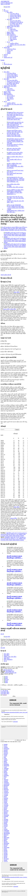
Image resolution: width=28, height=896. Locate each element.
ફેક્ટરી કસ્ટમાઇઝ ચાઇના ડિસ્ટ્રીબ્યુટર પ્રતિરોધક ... (14, 557)
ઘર (4, 9)
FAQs (5, 56)
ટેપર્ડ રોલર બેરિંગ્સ (14, 13)
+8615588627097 (5, 1)
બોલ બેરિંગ (9, 19)
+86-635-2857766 (7, 669)
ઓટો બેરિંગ (10, 27)
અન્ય (8, 42)
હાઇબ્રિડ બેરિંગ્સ (14, 43)
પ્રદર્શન (9, 51)
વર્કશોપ (8, 53)
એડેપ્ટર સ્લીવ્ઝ (14, 36)
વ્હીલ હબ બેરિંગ (14, 30)
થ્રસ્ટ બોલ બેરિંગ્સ (14, 25)
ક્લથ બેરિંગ (13, 29)
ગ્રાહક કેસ (10, 50)
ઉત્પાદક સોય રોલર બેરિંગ (13, 150)
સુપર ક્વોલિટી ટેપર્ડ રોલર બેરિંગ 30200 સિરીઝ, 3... (14, 193)
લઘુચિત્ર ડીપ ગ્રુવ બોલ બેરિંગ (17, 44)
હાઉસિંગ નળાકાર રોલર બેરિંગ (14, 154)
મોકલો (2, 634)
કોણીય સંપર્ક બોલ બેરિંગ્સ (16, 22)
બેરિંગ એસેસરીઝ (11, 35)
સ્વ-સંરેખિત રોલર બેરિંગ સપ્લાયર (15, 187)
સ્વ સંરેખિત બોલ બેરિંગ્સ (16, 23)
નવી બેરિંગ (9, 46)
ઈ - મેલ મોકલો (4, 690)
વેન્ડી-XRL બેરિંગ (5, 692)
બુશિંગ (11, 40)
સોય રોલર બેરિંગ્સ (14, 18)
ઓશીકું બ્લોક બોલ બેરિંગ (13, 26)
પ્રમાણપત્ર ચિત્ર (11, 49)
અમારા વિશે (6, 47)
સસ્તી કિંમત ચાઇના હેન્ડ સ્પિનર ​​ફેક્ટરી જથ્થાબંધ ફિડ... (15, 145)
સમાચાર (6, 54)
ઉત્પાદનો (6, 11)
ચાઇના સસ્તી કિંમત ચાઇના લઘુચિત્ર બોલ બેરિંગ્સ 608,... (14, 135)
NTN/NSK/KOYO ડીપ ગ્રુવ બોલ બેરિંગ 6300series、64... (15, 181)
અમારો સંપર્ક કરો (8, 57)
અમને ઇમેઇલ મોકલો (6, 274)
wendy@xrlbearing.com (7, 2)
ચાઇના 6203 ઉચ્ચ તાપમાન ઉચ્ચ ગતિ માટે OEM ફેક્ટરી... (15, 127)
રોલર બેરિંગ (10, 12)
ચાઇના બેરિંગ (6, 309)
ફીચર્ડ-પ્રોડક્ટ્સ (8, 64)
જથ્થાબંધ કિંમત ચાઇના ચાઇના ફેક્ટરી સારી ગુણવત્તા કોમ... (14, 118)
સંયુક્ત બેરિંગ (10, 32)
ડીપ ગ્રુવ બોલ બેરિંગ (15, 20)
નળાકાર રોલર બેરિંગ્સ (15, 15)
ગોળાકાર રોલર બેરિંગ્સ (15, 16)
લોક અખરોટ (13, 37)
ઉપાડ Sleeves (13, 39)
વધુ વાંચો (3, 647)
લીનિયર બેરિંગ (10, 33)
